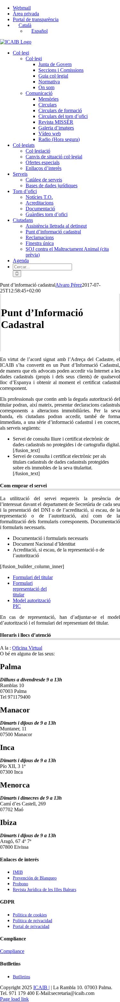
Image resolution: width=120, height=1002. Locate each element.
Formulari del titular (33, 577)
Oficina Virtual (27, 648)
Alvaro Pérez (68, 285)
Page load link (14, 999)
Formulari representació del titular (30, 588)
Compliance (12, 951)
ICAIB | (41, 987)
